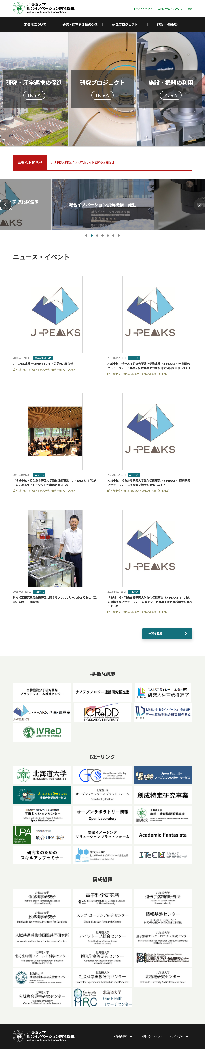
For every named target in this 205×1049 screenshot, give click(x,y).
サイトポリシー (179, 1036)
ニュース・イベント (141, 8)
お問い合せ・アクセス (170, 8)
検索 (189, 8)
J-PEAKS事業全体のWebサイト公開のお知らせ (84, 162)
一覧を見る (155, 633)
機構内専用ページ (125, 1036)
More (32, 95)
